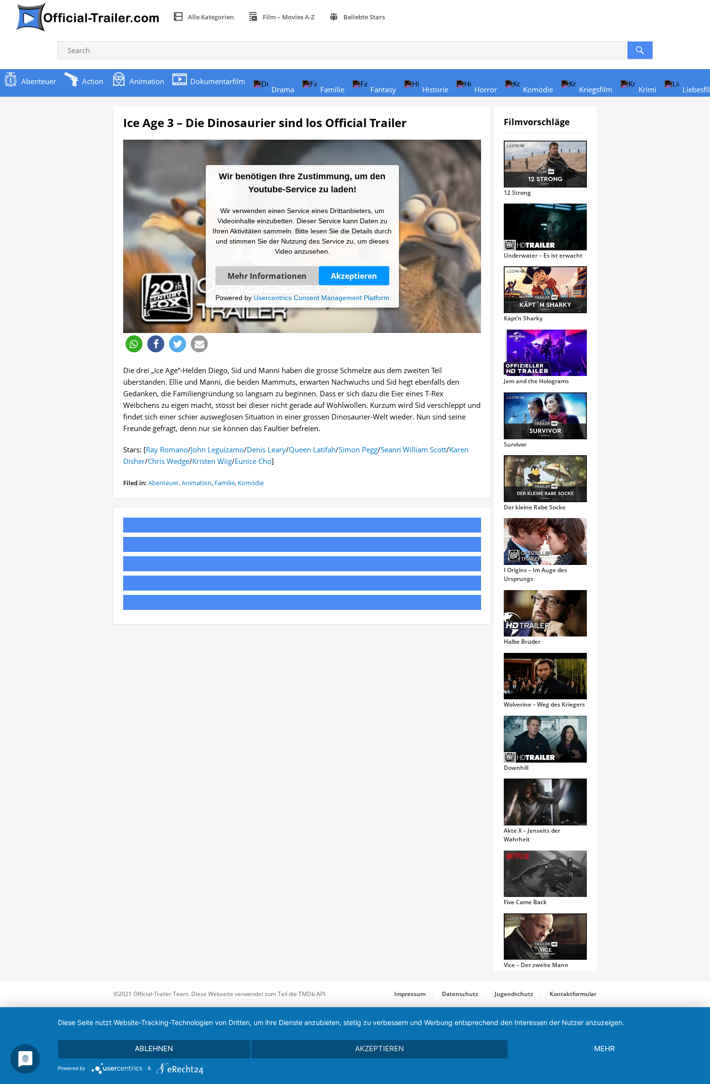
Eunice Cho (253, 461)
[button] (134, 343)
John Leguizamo (217, 449)
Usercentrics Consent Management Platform (321, 297)
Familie (224, 482)
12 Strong (517, 192)
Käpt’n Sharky (523, 318)
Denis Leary (266, 449)
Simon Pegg (358, 449)
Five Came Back (525, 902)
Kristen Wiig (212, 461)
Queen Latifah (312, 449)
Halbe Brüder (522, 641)
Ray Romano (167, 449)
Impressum (410, 994)
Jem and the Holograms (536, 381)
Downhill (516, 768)
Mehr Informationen (267, 275)
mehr (604, 1048)
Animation (197, 482)
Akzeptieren (354, 275)
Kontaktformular (573, 994)
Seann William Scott (413, 449)
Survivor (515, 444)
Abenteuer (163, 482)
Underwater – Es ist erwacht (543, 255)
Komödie (251, 482)
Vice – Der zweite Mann (536, 965)
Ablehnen (154, 1048)
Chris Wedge (168, 461)
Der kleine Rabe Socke (535, 507)
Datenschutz (460, 994)
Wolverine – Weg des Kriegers (544, 704)
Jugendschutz (514, 994)
